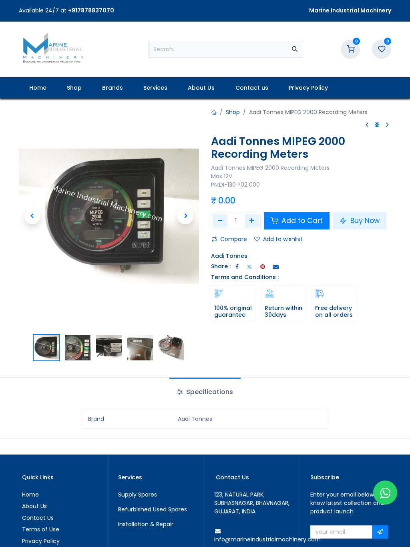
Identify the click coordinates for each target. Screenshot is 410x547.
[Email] (276, 266)
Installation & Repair (145, 524)
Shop (233, 112)
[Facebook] (237, 266)
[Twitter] (249, 266)
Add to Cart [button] (301, 220)
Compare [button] (233, 239)
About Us (34, 506)
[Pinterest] (262, 266)
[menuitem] (37, 88)
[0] (350, 49)
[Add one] (252, 220)
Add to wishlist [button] (283, 239)
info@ (222, 539)
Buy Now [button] (364, 220)
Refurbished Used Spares (152, 509)
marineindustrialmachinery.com (276, 539)
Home (30, 495)
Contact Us (38, 518)
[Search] (295, 49)
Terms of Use (40, 529)
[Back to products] (377, 125)
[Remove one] (220, 220)
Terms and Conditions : (245, 277)
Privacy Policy (41, 541)
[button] (32, 216)
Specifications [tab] (209, 391)
